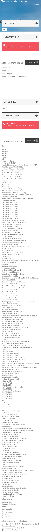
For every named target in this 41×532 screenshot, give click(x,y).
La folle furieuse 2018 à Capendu (12, 228)
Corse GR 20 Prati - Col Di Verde (12, 357)
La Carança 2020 (7, 421)
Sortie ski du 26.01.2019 (9, 290)
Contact (4, 149)
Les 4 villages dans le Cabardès (12, 476)
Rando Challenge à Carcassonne (12, 371)
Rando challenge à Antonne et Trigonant (14, 240)
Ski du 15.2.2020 (7, 399)
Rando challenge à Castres (10, 226)
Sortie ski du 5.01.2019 (9, 280)
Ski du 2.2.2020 (7, 395)
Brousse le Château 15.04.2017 (12, 179)
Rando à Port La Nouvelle (10, 292)
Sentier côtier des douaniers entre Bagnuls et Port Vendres (20, 260)
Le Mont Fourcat (7, 478)
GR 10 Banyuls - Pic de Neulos (11, 432)
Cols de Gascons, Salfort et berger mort (14, 474)
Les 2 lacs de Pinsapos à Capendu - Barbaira (16, 246)
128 (3, 159)
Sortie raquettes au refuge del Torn (13, 298)
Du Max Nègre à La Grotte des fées (13, 234)
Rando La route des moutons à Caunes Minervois (17, 199)
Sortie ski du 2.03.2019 (9, 308)
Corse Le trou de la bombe (10, 361)
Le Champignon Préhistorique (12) (12, 319)
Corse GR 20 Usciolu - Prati (10, 355)
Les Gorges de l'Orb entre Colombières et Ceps (16, 428)
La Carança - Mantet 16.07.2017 (12, 177)
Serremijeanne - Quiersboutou (11, 409)
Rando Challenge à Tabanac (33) (12, 312)
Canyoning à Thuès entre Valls (11, 329)
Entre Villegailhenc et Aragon (11, 462)
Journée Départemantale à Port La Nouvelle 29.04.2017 (19, 165)
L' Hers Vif (5, 339)
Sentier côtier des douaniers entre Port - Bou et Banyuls (19, 315)
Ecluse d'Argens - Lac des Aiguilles (13, 466)
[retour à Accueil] (4, 29)
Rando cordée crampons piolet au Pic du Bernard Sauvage (20, 278)
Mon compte (7, 73)
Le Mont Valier (6, 258)
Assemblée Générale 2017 (10, 201)
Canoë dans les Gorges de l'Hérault (13, 252)
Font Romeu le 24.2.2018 (10, 214)
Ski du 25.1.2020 (7, 393)
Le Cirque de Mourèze (9, 268)
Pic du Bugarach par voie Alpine (12, 494)
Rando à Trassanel (8, 331)
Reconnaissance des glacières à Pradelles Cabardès (18, 470)
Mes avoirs (5, 514)
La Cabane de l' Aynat (8, 448)
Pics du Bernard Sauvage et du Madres (14, 488)
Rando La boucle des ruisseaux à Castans (15, 327)
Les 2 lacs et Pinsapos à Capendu (12, 440)
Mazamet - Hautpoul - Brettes (11, 417)
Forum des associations (9, 197)
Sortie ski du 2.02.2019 (9, 294)
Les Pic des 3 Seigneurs (9, 482)
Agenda (4, 153)
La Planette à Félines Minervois (12, 456)
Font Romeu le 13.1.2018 (10, 204)
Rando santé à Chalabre (9, 266)
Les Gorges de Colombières (10, 480)
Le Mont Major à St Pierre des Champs (14, 454)
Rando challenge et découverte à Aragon (14, 193)
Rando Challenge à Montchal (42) (12, 323)
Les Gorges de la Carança (10, 244)
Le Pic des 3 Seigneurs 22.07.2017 (13, 169)
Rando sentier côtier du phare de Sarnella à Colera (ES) (19, 367)
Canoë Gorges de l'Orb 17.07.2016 (12, 167)
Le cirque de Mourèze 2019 (10, 379)
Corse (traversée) (7, 351)
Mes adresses (6, 516)
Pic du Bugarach (7, 236)
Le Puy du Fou (6, 181)
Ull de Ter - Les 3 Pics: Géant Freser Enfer (15, 341)
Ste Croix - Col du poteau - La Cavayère (14, 438)
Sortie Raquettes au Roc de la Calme (13, 387)
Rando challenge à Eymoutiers (11, 224)
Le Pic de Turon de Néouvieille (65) (13, 343)
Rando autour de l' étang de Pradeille (13, 288)
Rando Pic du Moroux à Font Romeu (13, 282)
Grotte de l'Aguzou (7, 375)
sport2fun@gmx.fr (14, 530)
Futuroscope (6, 256)
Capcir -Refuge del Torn (9, 446)
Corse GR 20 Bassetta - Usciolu (12, 353)
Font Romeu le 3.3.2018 (9, 216)
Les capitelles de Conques (10, 434)
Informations (11, 37)
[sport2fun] (20, 11)
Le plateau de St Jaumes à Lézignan (13, 403)
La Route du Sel (7, 248)
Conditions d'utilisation (9, 504)
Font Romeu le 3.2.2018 (9, 208)
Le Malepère (5, 413)
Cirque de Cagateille (8, 486)
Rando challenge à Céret (9, 185)
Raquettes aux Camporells (10, 310)
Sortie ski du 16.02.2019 (9, 300)
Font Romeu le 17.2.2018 (10, 212)
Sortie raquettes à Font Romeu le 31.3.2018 (15, 222)
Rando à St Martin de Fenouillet (12, 238)
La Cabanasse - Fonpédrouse (11, 337)
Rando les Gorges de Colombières (12, 242)
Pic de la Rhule (6, 484)
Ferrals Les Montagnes (9, 458)
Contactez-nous (7, 502)
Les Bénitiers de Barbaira (10, 436)
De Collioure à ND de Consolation (12, 335)
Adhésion (5, 151)
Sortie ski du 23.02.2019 (9, 304)
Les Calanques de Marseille (10, 490)
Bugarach (5, 264)
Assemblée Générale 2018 (10, 276)
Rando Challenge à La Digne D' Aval (13, 274)
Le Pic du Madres (7, 250)
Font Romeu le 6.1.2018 (9, 203)
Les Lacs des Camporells (10, 423)
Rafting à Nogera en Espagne (11, 254)
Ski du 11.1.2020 (7, 385)
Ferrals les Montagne (8, 407)
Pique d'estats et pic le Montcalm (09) (14, 345)
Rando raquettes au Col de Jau (11, 306)
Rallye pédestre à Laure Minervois (12, 191)
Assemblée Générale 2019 (10, 377)
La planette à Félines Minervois (11, 270)
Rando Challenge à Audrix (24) (11, 325)
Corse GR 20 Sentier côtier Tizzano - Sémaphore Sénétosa (20, 363)
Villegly (4, 464)
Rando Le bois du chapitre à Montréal (13, 220)
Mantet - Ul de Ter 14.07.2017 (11, 173)
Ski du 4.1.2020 (7, 381)
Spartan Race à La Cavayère (11, 232)
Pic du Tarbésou (7, 426)
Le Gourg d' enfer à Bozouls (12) (12, 321)
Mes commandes (7, 512)
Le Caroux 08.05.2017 (9, 163)
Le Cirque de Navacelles (9, 415)
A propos (4, 506)
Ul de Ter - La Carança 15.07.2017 (12, 175)
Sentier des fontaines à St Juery (12, 189)
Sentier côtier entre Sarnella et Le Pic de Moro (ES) (18, 430)
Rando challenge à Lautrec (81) (11, 317)
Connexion (37, 4)
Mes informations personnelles (11, 518)
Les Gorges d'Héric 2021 (9, 468)
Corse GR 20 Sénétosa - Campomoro (13, 365)
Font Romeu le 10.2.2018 (10, 210)
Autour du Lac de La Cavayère (11, 391)
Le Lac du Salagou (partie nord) (11, 333)
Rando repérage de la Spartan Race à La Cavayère (18, 302)
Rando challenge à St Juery (10, 187)
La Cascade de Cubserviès (10, 452)
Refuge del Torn (7, 401)
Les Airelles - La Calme (9, 444)
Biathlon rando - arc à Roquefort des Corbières (16, 195)
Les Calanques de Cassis (10, 492)
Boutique (4, 157)
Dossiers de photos (8, 161)
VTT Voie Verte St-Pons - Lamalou (13, 171)
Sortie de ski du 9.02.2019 (10, 296)
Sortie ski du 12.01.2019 (9, 284)
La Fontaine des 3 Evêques (10, 373)
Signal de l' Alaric (7, 383)
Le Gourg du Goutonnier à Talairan (12, 405)
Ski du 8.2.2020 (7, 397)
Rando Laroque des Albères (10, 369)
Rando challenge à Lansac (10, 218)
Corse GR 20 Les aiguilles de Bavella (13, 359)
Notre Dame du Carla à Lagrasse (12, 411)
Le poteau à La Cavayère (9, 230)
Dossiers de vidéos (8, 496)
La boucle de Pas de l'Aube (10, 442)
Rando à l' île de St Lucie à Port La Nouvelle (16, 286)
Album (4, 155)
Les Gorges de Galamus (9, 314)
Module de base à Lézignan (10, 272)
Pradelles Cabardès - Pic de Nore (12, 472)
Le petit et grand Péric (9, 262)
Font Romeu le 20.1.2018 (10, 206)
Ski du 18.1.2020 (7, 389)
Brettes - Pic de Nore (8, 419)
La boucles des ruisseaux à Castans (13, 425)
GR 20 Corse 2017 (7, 183)
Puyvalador (5, 450)
